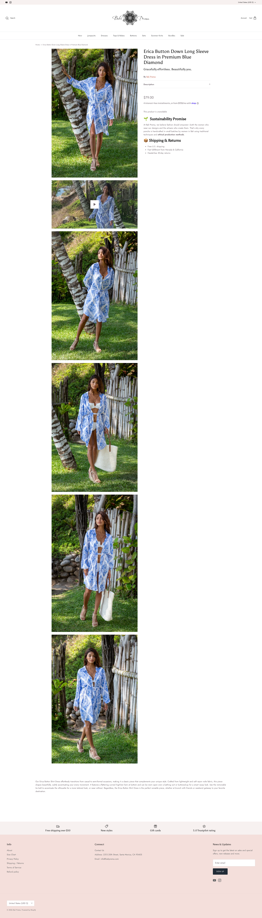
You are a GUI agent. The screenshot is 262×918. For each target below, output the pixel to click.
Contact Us (99, 850)
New (80, 35)
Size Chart (11, 854)
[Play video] (94, 204)
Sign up (220, 871)
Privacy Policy (13, 858)
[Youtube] (6, 2)
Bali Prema (151, 76)
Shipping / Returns (15, 863)
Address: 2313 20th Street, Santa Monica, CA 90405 (118, 854)
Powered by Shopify (29, 910)
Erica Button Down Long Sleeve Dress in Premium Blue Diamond (65, 45)
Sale (182, 35)
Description (149, 84)
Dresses (104, 35)
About (9, 850)
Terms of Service (14, 867)
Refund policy (13, 871)
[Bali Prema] (131, 18)
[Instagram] (10, 2)
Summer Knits (157, 35)
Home (37, 45)
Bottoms (133, 35)
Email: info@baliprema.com (107, 858)
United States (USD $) (246, 2)
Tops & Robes (119, 35)
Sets (144, 35)
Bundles (171, 35)
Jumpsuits (91, 35)
